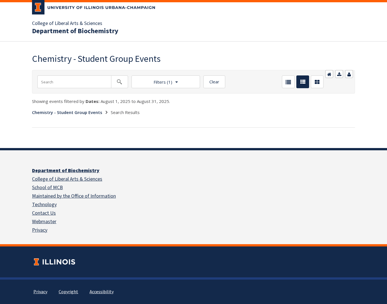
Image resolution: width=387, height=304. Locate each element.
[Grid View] (317, 81)
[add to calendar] (339, 74)
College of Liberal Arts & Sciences (67, 23)
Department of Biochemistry (75, 31)
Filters (151, 80)
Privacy (39, 230)
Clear (214, 82)
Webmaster (44, 221)
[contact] (349, 74)
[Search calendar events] (119, 81)
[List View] (288, 81)
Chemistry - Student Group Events (67, 112)
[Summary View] (302, 81)
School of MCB (47, 187)
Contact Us (44, 213)
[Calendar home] (329, 74)
